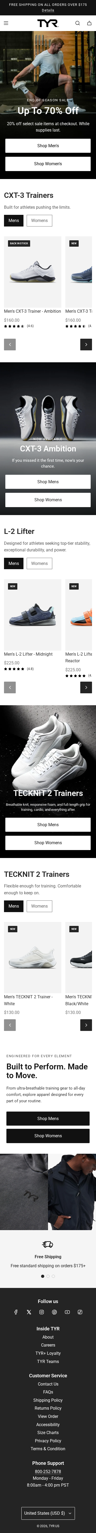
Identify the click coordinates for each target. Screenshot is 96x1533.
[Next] (86, 344)
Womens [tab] (39, 220)
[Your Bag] (89, 23)
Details (48, 10)
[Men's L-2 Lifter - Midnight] (32, 615)
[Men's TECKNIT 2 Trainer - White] (32, 957)
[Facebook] (16, 1312)
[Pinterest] (54, 1312)
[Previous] (10, 344)
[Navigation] (6, 23)
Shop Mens (48, 481)
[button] (42, 1276)
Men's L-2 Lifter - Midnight (28, 654)
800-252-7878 (48, 1471)
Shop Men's (48, 145)
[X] (29, 1312)
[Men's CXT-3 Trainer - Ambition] (32, 272)
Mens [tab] (14, 220)
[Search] (77, 23)
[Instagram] (41, 1312)
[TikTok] (80, 1312)
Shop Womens (48, 499)
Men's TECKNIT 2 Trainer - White (28, 1000)
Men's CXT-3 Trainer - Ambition (32, 311)
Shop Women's (48, 163)
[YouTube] (67, 1312)
